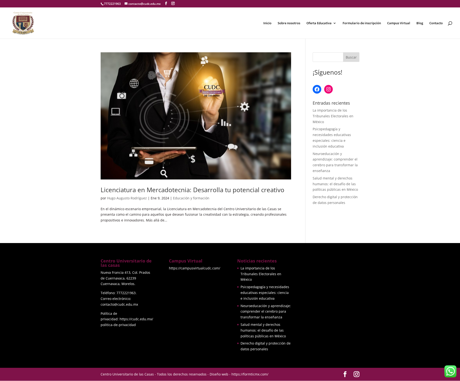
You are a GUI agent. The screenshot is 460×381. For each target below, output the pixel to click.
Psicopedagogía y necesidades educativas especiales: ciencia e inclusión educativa (265, 293)
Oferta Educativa (319, 23)
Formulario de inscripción (362, 23)
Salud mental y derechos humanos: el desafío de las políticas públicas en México (335, 184)
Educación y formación (191, 198)
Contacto (436, 23)
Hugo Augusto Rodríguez (127, 198)
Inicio (267, 23)
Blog (419, 23)
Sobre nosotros (289, 23)
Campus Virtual (398, 23)
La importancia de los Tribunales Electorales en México (333, 116)
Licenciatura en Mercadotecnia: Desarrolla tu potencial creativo (192, 189)
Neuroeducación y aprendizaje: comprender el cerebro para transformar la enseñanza (266, 312)
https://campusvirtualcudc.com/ (194, 268)
